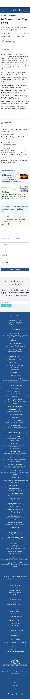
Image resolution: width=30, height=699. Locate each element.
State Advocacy (15, 614)
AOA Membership (15, 590)
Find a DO (15, 588)
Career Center (15, 635)
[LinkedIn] (9, 41)
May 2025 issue (24, 33)
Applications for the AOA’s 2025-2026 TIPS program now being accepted (14, 221)
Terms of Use (15, 685)
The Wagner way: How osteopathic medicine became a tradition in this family (15, 208)
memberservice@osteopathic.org (16, 65)
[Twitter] (6, 41)
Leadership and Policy (15, 592)
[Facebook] (2, 41)
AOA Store (15, 595)
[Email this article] (13, 41)
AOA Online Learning (15, 623)
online (24, 111)
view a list (9, 67)
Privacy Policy (15, 689)
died (13, 74)
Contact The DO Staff (23, 36)
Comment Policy (15, 679)
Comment (4, 241)
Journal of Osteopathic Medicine (15, 651)
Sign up (6, 305)
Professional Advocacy (15, 616)
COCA (15, 602)
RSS (15, 682)
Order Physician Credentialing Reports (15, 642)
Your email (5, 262)
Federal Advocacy (15, 611)
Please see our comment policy (10, 238)
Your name (5, 255)
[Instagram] (22, 694)
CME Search (15, 625)
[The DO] (15, 10)
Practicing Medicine (15, 633)
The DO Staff (7, 36)
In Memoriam (5, 49)
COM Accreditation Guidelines (15, 604)
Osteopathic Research (15, 649)
